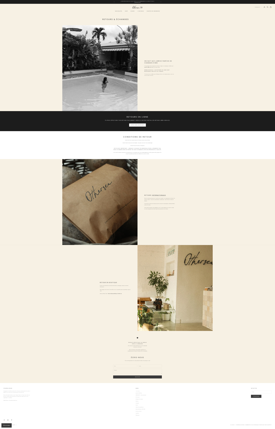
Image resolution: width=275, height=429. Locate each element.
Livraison (137, 403)
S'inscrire (256, 396)
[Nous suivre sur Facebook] (4, 420)
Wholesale (137, 415)
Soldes (132, 11)
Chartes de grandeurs (153, 11)
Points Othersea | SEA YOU (140, 409)
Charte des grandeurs (139, 407)
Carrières (137, 413)
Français (257, 7)
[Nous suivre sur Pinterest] (11, 420)
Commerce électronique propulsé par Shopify (258, 424)
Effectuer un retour (137, 125)
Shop (126, 11)
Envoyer (137, 377)
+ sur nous (140, 11)
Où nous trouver (139, 411)
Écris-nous (138, 397)
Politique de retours (139, 399)
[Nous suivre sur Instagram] (8, 420)
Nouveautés (118, 11)
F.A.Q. (137, 405)
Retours (137, 401)
